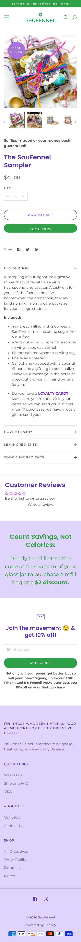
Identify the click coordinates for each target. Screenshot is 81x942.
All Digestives (16, 851)
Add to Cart (40, 215)
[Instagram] (45, 899)
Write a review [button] (40, 504)
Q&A (8, 791)
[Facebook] (35, 899)
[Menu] (6, 17)
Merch (9, 876)
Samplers (12, 867)
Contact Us (13, 825)
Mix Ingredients (20, 444)
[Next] (76, 122)
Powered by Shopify (40, 925)
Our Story (12, 817)
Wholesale (13, 775)
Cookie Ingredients (24, 457)
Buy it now (40, 229)
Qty (7, 188)
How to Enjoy (18, 432)
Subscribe (40, 663)
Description (16, 268)
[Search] (65, 17)
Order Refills (15, 859)
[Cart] (74, 17)
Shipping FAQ (16, 783)
